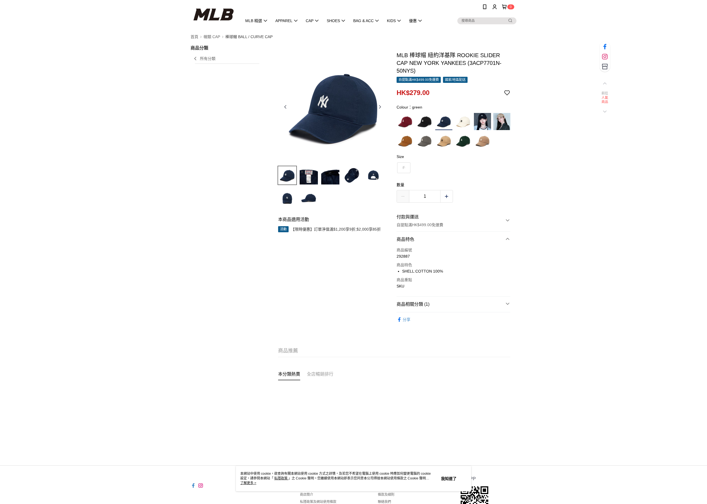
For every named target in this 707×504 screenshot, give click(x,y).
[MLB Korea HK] (213, 14)
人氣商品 (605, 100)
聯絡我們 (384, 502)
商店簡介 (306, 495)
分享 (406, 319)
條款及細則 (386, 495)
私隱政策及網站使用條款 (318, 502)
